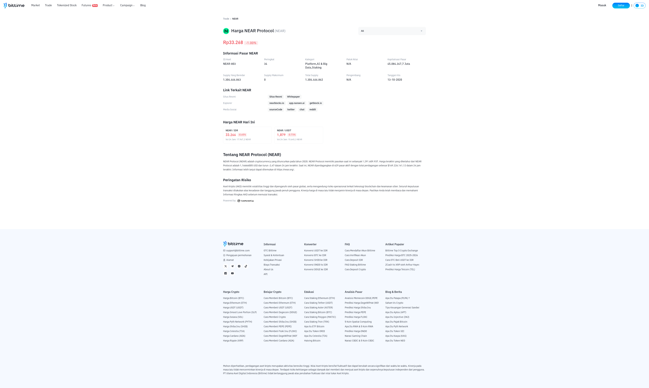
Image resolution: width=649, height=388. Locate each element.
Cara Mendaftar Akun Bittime (360, 251)
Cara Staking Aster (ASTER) (318, 308)
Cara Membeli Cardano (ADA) (279, 341)
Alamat (230, 260)
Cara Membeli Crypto (275, 317)
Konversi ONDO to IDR (316, 265)
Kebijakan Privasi (273, 260)
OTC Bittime (270, 251)
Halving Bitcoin (312, 341)
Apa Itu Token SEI (394, 331)
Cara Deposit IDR (354, 260)
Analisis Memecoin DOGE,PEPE (361, 298)
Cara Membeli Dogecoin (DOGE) (280, 312)
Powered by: (230, 201)
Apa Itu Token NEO (395, 341)
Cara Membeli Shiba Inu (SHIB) (280, 322)
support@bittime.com (238, 251)
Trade (48, 5)
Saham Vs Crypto (394, 303)
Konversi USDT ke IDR (316, 251)
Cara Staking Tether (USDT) (318, 303)
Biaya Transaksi (272, 265)
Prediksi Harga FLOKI (356, 317)
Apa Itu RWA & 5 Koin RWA (359, 326)
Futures (89, 5)
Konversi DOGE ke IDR (316, 269)
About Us (268, 269)
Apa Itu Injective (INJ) (397, 317)
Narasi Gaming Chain (356, 336)
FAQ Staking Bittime (355, 265)
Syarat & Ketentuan (274, 255)
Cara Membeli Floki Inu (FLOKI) (280, 331)
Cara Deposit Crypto (355, 269)
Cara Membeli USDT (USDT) (278, 308)
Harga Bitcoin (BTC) (233, 298)
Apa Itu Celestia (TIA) (315, 336)
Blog (143, 5)
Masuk (602, 5)
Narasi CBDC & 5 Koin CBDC (359, 341)
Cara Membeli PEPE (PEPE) (278, 326)
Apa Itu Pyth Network (396, 326)
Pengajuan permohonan (238, 255)
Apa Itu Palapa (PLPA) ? (397, 298)
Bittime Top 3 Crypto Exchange (401, 251)
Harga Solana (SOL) (233, 317)
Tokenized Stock (67, 5)
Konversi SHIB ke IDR (315, 260)
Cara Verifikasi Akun (355, 255)
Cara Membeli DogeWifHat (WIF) (281, 336)
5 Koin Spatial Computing (358, 322)
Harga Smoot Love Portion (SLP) (240, 312)
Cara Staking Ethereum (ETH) (319, 298)
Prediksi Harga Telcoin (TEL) (400, 269)
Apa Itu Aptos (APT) (395, 312)
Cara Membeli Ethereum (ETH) (280, 303)
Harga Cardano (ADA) (234, 336)
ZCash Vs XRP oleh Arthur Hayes (402, 265)
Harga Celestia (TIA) (234, 331)
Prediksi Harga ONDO (356, 331)
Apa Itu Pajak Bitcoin (396, 322)
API (266, 274)
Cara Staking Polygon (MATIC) (320, 317)
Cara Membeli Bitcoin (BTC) (278, 298)
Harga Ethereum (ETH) (235, 303)
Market (35, 5)
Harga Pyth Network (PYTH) (237, 322)
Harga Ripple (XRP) (233, 341)
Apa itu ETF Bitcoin (314, 326)
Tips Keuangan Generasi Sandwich (403, 308)
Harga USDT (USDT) (233, 308)
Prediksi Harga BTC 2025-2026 (401, 255)
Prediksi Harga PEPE (355, 312)
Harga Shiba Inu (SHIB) (235, 326)
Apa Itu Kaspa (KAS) (396, 336)
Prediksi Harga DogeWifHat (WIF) (362, 303)
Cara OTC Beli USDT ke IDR (399, 260)
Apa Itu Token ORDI (314, 331)
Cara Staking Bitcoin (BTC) (318, 312)
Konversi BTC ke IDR (315, 255)
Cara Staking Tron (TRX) (316, 322)
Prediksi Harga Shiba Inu (358, 308)
